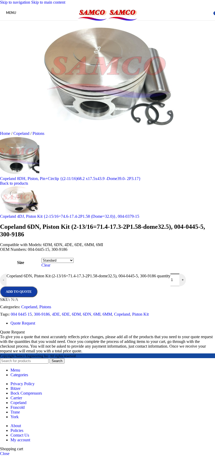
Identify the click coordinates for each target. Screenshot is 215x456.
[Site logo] (93, 21)
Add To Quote (19, 292)
